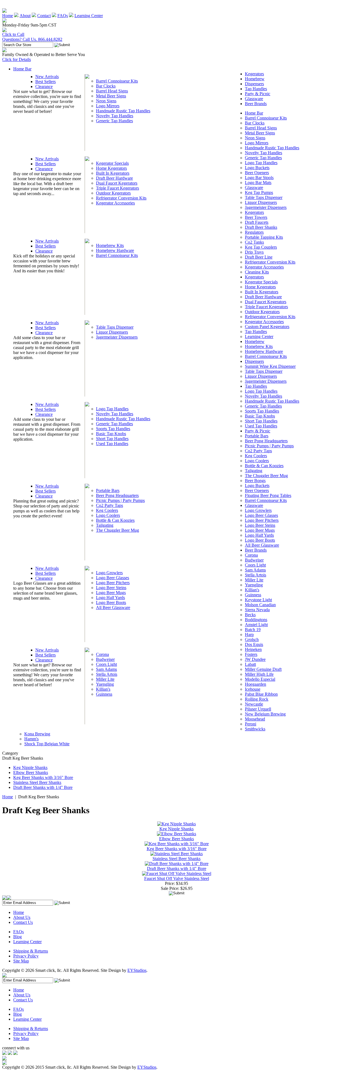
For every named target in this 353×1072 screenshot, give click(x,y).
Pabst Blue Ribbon (261, 694)
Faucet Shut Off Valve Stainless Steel (176, 878)
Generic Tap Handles (114, 120)
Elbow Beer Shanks (30, 772)
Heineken (253, 649)
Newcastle (254, 704)
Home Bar (22, 68)
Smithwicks (255, 729)
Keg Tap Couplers (261, 247)
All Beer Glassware (113, 607)
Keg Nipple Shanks (30, 767)
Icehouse (252, 689)
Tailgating (104, 525)
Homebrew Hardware (115, 250)
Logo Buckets (257, 167)
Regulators (254, 232)
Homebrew (254, 78)
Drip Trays (254, 252)
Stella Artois (106, 674)
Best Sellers (45, 81)
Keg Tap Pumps (259, 192)
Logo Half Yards (110, 597)
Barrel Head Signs (112, 91)
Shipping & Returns (30, 951)
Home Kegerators (111, 168)
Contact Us (23, 922)
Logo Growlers (109, 572)
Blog (17, 936)
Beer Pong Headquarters (117, 495)
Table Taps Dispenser (114, 327)
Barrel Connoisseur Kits (117, 81)
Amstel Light (256, 624)
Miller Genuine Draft (263, 669)
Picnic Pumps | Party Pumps (120, 500)
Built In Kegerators (112, 173)
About (25, 15)
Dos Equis (254, 644)
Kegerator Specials (112, 163)
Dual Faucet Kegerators (116, 183)
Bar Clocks (106, 86)
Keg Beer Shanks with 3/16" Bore (43, 777)
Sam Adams (106, 669)
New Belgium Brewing (265, 714)
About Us (21, 917)
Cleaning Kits (257, 272)
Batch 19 (253, 629)
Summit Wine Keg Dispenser (270, 366)
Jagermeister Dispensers (117, 337)
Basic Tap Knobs (111, 433)
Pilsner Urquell (258, 709)
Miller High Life (259, 674)
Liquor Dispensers (112, 332)
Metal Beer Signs (111, 96)
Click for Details (16, 59)
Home (7, 15)
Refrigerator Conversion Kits (121, 198)
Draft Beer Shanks (261, 227)
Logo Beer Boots (111, 602)
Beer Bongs (255, 480)
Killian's (103, 689)
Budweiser (105, 659)
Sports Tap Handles (113, 428)
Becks (250, 614)
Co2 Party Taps (109, 505)
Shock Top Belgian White (46, 743)
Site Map (21, 961)
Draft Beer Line (258, 257)
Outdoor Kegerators (113, 193)
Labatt (250, 664)
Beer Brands (256, 103)
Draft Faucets (256, 222)
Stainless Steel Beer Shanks (37, 782)
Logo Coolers (108, 515)
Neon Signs (106, 101)
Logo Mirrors (107, 105)
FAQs (62, 15)
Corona (102, 654)
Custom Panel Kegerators (267, 326)
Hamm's (31, 738)
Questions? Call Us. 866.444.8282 (32, 39)
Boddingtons (256, 619)
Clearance (44, 86)
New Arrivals (47, 76)
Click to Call (13, 34)
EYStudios (136, 970)
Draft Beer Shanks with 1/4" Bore (43, 787)
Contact (44, 15)
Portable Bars (107, 490)
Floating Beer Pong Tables (268, 495)
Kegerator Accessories (115, 203)
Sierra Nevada (257, 609)
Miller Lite (105, 679)
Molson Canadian (260, 604)
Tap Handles (256, 88)
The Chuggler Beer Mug (117, 530)
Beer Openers (257, 172)
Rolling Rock (256, 699)
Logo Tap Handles (112, 408)
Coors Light (106, 664)
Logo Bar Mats (258, 182)
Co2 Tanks (254, 242)
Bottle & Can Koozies (115, 520)
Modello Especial (260, 679)
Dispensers (254, 83)
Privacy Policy (26, 956)
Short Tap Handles (112, 438)
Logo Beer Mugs (111, 592)
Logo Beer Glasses (112, 577)
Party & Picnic (257, 93)
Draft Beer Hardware (114, 178)
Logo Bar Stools (259, 177)
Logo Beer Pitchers (113, 582)
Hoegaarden (255, 684)
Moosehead (255, 719)
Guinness (104, 694)
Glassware (254, 98)
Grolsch (252, 639)
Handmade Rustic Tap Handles (123, 110)
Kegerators (254, 73)
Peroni (250, 724)
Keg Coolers (107, 510)
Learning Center (88, 15)
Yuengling (105, 684)
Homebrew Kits (110, 245)
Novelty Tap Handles (114, 115)
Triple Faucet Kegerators (117, 188)
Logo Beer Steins (111, 587)
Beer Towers (256, 217)
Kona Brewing (37, 733)
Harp (249, 634)
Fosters (251, 654)
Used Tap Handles (112, 443)
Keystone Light (258, 599)
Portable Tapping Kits (264, 237)
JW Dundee (255, 659)
